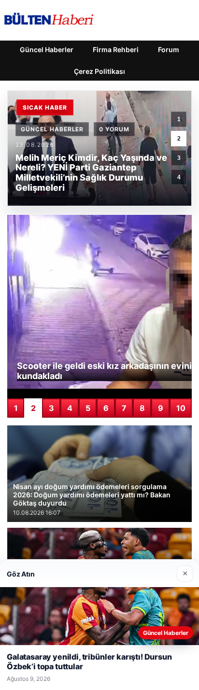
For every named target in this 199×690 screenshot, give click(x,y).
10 (180, 408)
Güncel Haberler (46, 49)
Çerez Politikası (99, 71)
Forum (168, 49)
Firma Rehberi (116, 49)
